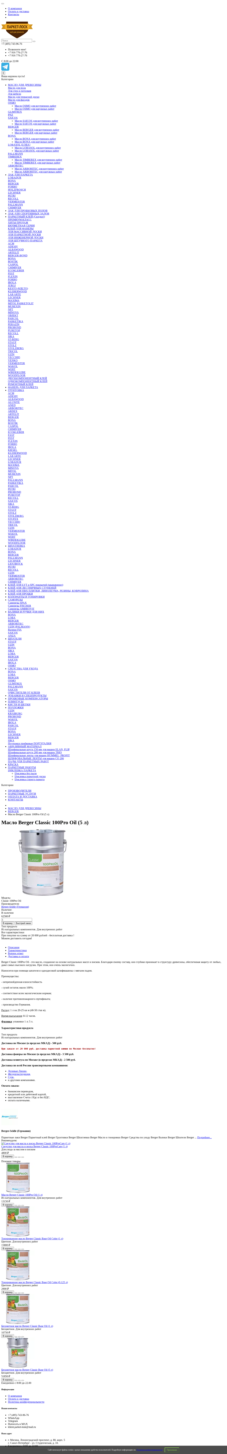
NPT (10, 309)
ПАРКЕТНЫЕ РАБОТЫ (22, 767)
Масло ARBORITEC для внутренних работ (39, 168)
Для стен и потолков (19, 90)
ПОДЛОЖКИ (16, 707)
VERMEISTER (16, 201)
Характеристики (17, 950)
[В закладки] (19, 1157)
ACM (11, 243)
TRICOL (13, 351)
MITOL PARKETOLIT (21, 303)
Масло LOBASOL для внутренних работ (38, 147)
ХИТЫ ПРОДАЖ (18, 222)
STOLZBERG (16, 348)
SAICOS (13, 117)
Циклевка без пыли (26, 773)
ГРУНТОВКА (16, 390)
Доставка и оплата (18, 956)
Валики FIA (15, 629)
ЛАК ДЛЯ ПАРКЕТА (20, 174)
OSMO (12, 102)
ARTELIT (13, 252)
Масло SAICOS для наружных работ (35, 123)
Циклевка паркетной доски (30, 776)
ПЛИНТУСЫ (15, 701)
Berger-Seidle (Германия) (15, 906)
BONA (12, 135)
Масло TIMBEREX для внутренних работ (38, 159)
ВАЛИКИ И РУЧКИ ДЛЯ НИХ (26, 611)
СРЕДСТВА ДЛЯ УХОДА (23, 668)
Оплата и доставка (18, 11)
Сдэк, (11, 1077)
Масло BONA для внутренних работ (35, 138)
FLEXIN (13, 276)
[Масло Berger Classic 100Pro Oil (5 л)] (42, 894)
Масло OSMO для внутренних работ (35, 105)
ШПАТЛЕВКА (16, 545)
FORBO (12, 186)
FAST (11, 435)
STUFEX (13, 519)
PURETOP (14, 330)
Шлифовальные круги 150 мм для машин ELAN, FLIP (39, 749)
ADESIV (13, 246)
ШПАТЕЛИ (15, 638)
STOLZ (12, 345)
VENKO (13, 360)
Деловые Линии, (17, 1071)
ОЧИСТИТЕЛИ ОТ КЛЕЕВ (24, 692)
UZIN (11, 354)
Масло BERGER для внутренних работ (37, 129)
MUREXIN (14, 306)
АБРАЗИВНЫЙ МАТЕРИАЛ (25, 746)
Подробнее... (204, 1137)
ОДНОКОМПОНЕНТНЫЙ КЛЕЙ (27, 381)
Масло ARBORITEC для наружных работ (38, 171)
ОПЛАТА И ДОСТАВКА (22, 796)
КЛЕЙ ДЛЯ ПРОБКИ (20, 593)
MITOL (12, 471)
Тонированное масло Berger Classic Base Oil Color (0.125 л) (34, 1282)
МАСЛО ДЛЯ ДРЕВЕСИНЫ (24, 84)
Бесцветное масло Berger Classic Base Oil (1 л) (27, 1326)
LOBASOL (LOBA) (19, 144)
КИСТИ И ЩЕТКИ (19, 704)
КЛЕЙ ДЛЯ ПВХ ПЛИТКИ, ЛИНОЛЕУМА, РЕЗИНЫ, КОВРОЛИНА (48, 590)
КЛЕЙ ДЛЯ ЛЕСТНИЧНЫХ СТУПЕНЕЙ (32, 587)
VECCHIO (14, 357)
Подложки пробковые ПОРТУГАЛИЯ (29, 743)
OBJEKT (13, 315)
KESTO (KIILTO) (18, 288)
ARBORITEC (15, 165)
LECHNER (14, 192)
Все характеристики (12, 932)
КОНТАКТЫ (15, 799)
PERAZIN (13, 324)
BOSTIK (13, 261)
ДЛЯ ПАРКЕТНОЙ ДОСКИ (24, 234)
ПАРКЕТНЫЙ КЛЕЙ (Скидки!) (26, 216)
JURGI (12, 285)
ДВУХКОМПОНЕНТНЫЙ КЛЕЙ (27, 378)
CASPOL (13, 264)
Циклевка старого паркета (30, 779)
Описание (13, 947)
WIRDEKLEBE (17, 372)
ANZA (12, 635)
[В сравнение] (22, 1157)
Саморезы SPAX (17, 602)
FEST (11, 273)
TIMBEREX (15, 156)
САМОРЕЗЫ (15, 599)
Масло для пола (17, 87)
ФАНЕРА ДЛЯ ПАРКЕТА (23, 387)
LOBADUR (14, 177)
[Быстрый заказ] (16, 1157)
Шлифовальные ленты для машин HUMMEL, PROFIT (39, 755)
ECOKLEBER (16, 270)
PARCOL (13, 318)
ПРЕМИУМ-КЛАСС (20, 219)
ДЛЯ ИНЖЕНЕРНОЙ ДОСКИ (25, 237)
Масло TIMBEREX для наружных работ (37, 162)
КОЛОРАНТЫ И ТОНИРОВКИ (26, 596)
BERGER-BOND (17, 255)
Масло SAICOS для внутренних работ (36, 120)
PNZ (10, 114)
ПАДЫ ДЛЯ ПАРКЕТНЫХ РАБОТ (28, 761)
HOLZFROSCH (17, 189)
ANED (12, 405)
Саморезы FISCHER (19, 605)
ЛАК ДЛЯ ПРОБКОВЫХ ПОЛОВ (28, 210)
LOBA (11, 617)
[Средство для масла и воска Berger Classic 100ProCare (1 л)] (35, 1143)
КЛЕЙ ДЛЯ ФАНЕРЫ (21, 228)
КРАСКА (13, 764)
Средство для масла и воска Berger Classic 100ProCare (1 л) (34, 1146)
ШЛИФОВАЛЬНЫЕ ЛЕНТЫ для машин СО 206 (36, 758)
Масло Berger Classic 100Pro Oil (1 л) (22, 1194)
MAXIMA (13, 300)
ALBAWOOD (16, 249)
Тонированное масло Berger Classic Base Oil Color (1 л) (32, 1238)
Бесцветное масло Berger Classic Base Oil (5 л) (27, 1369)
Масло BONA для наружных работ (34, 141)
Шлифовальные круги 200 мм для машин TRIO (35, 752)
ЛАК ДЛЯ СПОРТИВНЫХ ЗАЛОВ (28, 213)
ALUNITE (14, 402)
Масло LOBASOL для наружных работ (37, 150)
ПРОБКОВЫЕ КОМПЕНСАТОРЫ (28, 698)
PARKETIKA (15, 321)
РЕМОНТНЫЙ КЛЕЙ (20, 384)
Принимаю (172, 1450)
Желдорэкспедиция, (19, 1074)
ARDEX (12, 411)
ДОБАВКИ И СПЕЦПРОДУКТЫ (27, 695)
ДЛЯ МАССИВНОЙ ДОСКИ (25, 231)
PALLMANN (15, 153)
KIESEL (12, 450)
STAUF (12, 342)
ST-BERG (13, 339)
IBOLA (12, 282)
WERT (11, 369)
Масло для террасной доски (23, 96)
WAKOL (13, 366)
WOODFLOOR (16, 375)
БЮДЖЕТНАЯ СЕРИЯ (21, 225)
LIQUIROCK (15, 563)
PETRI (11, 195)
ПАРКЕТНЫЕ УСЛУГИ (22, 793)
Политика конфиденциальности (150, 1450)
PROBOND (14, 327)
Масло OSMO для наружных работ (34, 108)
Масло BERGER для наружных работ (36, 132)
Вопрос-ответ (15, 953)
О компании (15, 8)
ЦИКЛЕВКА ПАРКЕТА (22, 770)
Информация (7, 1389)
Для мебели (14, 93)
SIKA (11, 336)
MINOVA (13, 312)
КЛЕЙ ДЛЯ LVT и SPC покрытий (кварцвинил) (35, 584)
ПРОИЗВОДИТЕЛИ (19, 790)
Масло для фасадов (19, 99)
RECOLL (13, 198)
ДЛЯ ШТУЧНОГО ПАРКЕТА (25, 240)
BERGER (13, 126)
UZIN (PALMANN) (19, 626)
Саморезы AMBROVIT (21, 608)
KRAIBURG (15, 713)
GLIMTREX (15, 111)
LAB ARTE (14, 294)
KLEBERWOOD (17, 291)
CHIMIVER (14, 207)
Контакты (13, 14)
